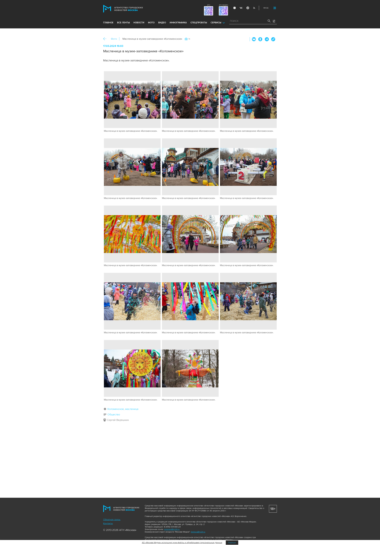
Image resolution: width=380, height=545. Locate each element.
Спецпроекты (198, 22)
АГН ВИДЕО (223, 5)
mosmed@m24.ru (172, 529)
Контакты (108, 523)
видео (162, 22)
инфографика (178, 22)
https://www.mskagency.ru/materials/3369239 (273, 39)
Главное (108, 22)
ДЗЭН (234, 8)
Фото (114, 38)
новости (138, 22)
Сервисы (216, 22)
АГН (208, 5)
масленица (131, 409)
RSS (254, 8)
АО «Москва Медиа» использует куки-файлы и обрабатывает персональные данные (182, 542)
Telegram (247, 8)
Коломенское (115, 409)
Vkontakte (241, 8)
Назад (106, 39)
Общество (113, 414)
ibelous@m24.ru (198, 532)
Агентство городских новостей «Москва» (128, 9)
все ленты (123, 22)
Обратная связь (111, 519)
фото (151, 22)
